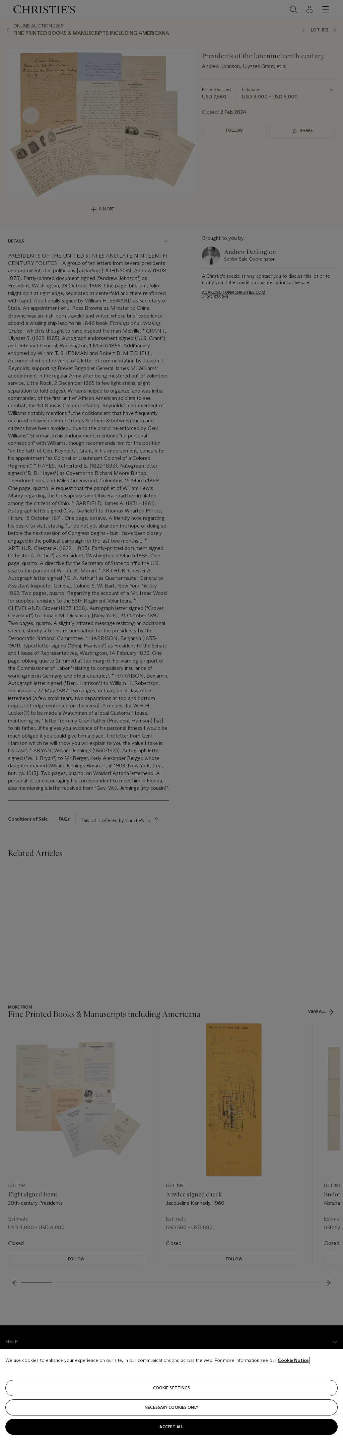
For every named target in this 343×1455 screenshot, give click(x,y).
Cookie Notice (293, 1360)
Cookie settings (171, 1387)
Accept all (171, 1426)
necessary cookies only (171, 1407)
